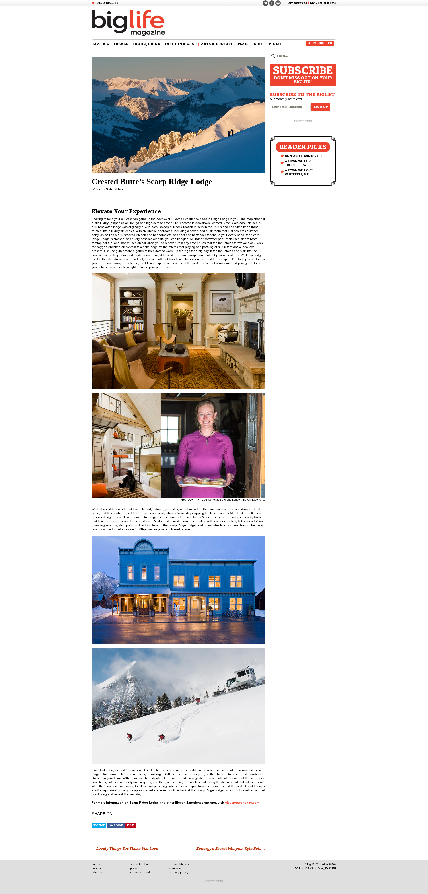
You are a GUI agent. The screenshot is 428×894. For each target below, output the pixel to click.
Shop (260, 44)
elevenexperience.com (242, 802)
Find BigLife (108, 3)
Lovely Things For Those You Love (125, 849)
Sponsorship (177, 868)
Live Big (102, 44)
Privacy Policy (179, 872)
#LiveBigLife (320, 43)
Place (245, 44)
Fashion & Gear (182, 44)
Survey (96, 868)
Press (134, 868)
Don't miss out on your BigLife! (303, 75)
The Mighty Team (180, 864)
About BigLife (139, 864)
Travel (121, 44)
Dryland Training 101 (303, 156)
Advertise (98, 872)
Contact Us (99, 864)
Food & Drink (147, 44)
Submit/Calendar (141, 872)
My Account (297, 3)
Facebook (116, 825)
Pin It (130, 825)
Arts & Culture (218, 44)
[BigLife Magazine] (129, 22)
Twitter (99, 825)
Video (275, 44)
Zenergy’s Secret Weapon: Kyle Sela (230, 849)
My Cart (316, 3)
